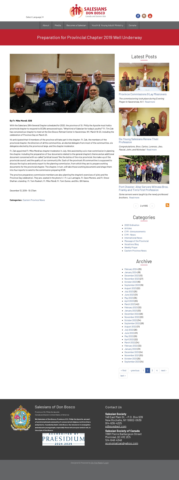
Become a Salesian (76, 25)
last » (123, 375)
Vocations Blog (131, 244)
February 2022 (130, 345)
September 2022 (132, 323)
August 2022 (130, 326)
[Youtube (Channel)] (150, 16)
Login (106, 463)
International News (133, 237)
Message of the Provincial (136, 241)
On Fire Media (97, 463)
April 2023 (129, 301)
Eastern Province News (34, 200)
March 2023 (129, 304)
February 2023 (130, 307)
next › (164, 370)
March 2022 (129, 342)
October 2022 (130, 320)
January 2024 (130, 272)
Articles (128, 228)
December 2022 (131, 313)
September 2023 (132, 285)
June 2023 (129, 294)
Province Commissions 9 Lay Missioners (143, 94)
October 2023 (130, 281)
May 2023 (128, 297)
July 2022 (128, 329)
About (46, 25)
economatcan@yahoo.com (121, 443)
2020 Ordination (131, 225)
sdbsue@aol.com (115, 426)
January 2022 (130, 348)
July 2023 (128, 291)
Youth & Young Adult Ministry (107, 25)
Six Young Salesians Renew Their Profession (138, 140)
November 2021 (131, 355)
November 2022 (131, 317)
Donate (132, 25)
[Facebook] (138, 16)
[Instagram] (144, 16)
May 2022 (128, 336)
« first (123, 370)
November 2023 (131, 278)
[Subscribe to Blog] (167, 205)
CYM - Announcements (135, 231)
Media (58, 25)
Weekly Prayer (130, 247)
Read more (150, 101)
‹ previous (134, 370)
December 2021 (131, 352)
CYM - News (130, 234)
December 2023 (131, 275)
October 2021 (130, 358)
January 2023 (130, 310)
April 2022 (129, 339)
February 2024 (131, 269)
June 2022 (129, 333)
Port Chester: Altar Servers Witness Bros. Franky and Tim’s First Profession (144, 188)
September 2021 (131, 361)
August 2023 (130, 288)
